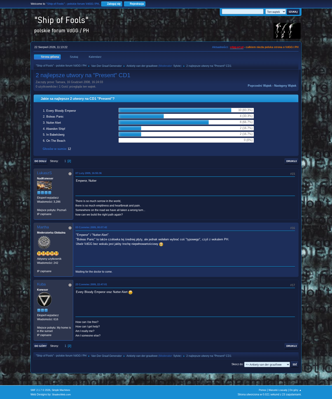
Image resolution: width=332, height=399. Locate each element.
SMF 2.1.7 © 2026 (40, 390)
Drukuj (291, 161)
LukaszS (44, 173)
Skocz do (237, 364)
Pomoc (263, 390)
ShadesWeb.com (61, 394)
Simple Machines (61, 390)
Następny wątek (285, 85)
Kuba (41, 284)
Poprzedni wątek (259, 85)
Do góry (41, 346)
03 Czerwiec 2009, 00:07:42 (91, 227)
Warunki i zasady (278, 390)
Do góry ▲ (296, 390)
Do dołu (40, 161)
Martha (43, 227)
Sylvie (177, 65)
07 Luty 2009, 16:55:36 (88, 173)
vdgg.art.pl (236, 47)
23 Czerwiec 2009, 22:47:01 (91, 284)
